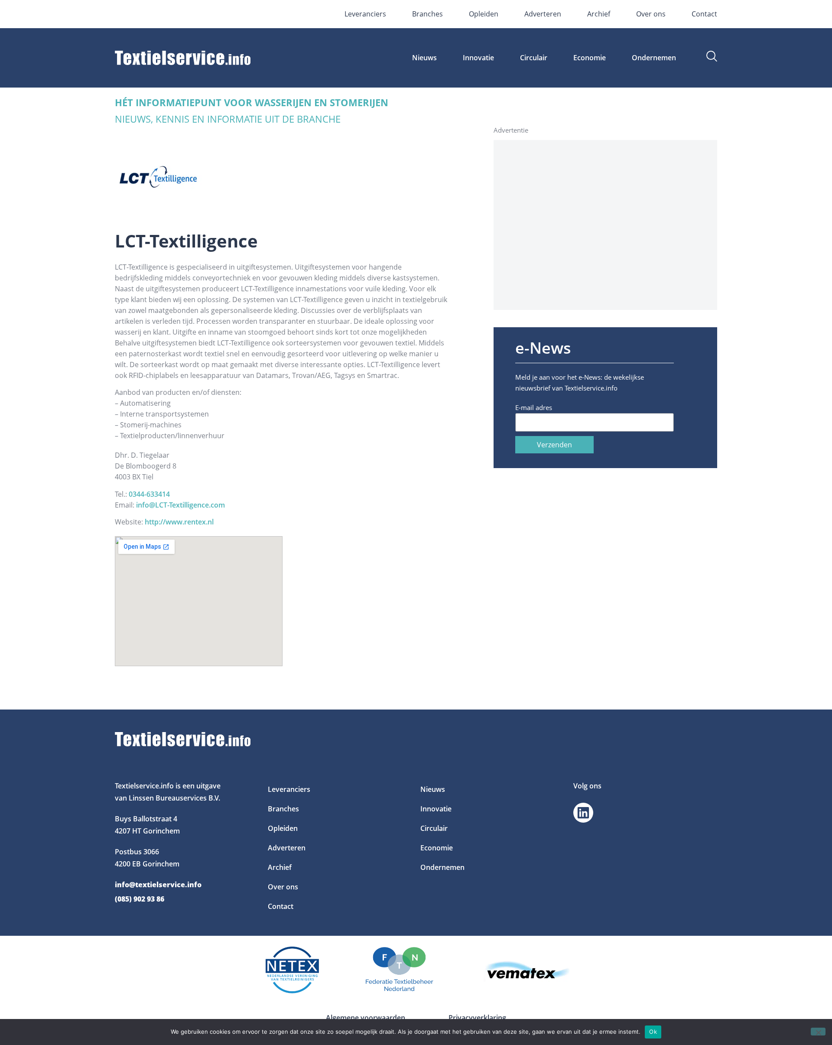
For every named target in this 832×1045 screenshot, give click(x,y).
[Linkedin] (583, 813)
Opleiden (483, 14)
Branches (427, 14)
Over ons (651, 14)
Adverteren (542, 14)
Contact (704, 14)
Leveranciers (365, 14)
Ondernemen (654, 57)
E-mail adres (533, 407)
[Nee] (818, 1031)
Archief (598, 14)
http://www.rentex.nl (179, 522)
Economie (589, 57)
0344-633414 (149, 494)
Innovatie (478, 57)
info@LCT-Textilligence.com (180, 505)
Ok (653, 1031)
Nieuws (424, 57)
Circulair (533, 57)
